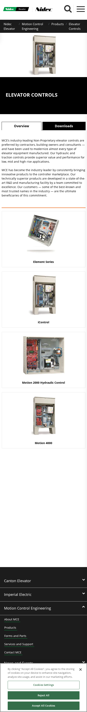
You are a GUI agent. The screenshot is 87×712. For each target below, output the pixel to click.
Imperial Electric (18, 594)
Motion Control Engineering (27, 608)
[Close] (80, 669)
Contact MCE (12, 652)
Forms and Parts (15, 636)
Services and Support (18, 644)
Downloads (64, 126)
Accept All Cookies (43, 705)
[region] (43, 687)
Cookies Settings (43, 685)
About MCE (11, 619)
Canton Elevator (17, 580)
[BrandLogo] (16, 9)
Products (57, 24)
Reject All (43, 695)
